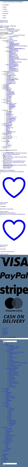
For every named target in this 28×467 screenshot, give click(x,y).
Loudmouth (11, 106)
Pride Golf (8, 121)
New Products (6, 450)
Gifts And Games (13, 40)
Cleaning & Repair (13, 31)
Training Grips (12, 119)
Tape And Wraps (13, 78)
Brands (4, 7)
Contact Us (5, 11)
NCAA (10, 95)
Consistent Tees (9, 127)
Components (6, 71)
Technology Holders (14, 79)
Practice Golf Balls (13, 55)
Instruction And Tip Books (15, 62)
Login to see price (7, 155)
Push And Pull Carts (14, 70)
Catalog (5, 9)
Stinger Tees (9, 122)
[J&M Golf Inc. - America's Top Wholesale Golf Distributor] (4, 21)
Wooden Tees (9, 123)
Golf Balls (5, 74)
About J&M (6, 4)
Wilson (7, 98)
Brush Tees (8, 113)
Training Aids (12, 82)
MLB (10, 107)
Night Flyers (12, 67)
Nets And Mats (12, 66)
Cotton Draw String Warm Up (7, 251)
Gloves (10, 55)
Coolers (11, 37)
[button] (1, 27)
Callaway (8, 76)
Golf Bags (11, 56)
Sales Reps (5, 13)
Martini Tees (9, 133)
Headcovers (12, 60)
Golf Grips (5, 88)
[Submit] (3, 465)
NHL (10, 98)
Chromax (8, 91)
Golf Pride (11, 91)
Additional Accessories (14, 29)
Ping (10, 99)
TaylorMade (9, 83)
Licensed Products (13, 63)
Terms (4, 15)
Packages (8, 87)
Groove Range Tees (10, 131)
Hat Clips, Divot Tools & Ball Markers (18, 46)
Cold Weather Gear (13, 36)
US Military (12, 107)
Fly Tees (8, 130)
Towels (10, 80)
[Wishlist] (0, 173)
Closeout (5, 148)
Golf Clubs (5, 86)
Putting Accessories (13, 71)
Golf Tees (5, 110)
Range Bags (12, 74)
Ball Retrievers (9, 33)
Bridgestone (9, 75)
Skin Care (11, 76)
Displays (11, 39)
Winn (10, 122)
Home (1, 26)
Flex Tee (8, 129)
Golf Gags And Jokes (14, 58)
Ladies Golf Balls (10, 93)
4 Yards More (9, 125)
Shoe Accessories (10, 28)
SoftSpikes (11, 46)
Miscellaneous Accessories (12, 64)
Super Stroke (12, 118)
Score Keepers (12, 75)
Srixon (7, 82)
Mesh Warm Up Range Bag (6, 209)
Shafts (7, 72)
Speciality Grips (13, 103)
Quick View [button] (3, 204)
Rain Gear (11, 72)
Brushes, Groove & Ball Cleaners (17, 35)
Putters (10, 102)
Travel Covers (12, 83)
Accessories (6, 27)
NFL (10, 110)
